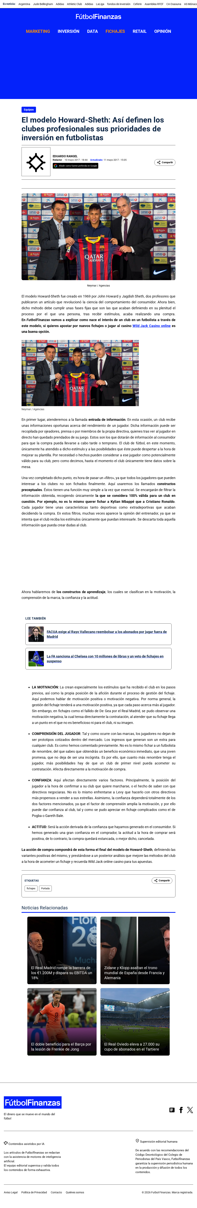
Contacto (56, 1192)
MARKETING (38, 31)
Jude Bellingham (43, 4)
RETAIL (140, 31)
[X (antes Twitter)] (190, 1111)
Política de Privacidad (34, 1192)
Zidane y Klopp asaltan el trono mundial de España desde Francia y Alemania (134, 972)
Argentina (24, 4)
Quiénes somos (75, 1192)
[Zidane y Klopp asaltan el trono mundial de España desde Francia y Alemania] (135, 950)
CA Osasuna (173, 4)
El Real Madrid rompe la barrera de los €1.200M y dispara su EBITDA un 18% (61, 972)
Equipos (29, 109)
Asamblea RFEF (154, 4)
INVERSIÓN (68, 31)
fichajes (31, 888)
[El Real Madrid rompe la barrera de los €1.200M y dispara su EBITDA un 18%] (62, 950)
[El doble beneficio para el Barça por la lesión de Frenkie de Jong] (62, 1022)
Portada (45, 888)
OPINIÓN (162, 31)
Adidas (60, 4)
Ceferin (137, 4)
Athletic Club (74, 4)
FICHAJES (115, 31)
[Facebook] (181, 1111)
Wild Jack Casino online (152, 326)
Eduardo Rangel (65, 156)
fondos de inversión (118, 4)
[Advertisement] (98, 70)
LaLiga (100, 4)
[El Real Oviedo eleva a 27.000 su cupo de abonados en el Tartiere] (135, 1022)
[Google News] (172, 1111)
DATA (92, 31)
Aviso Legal (11, 1192)
